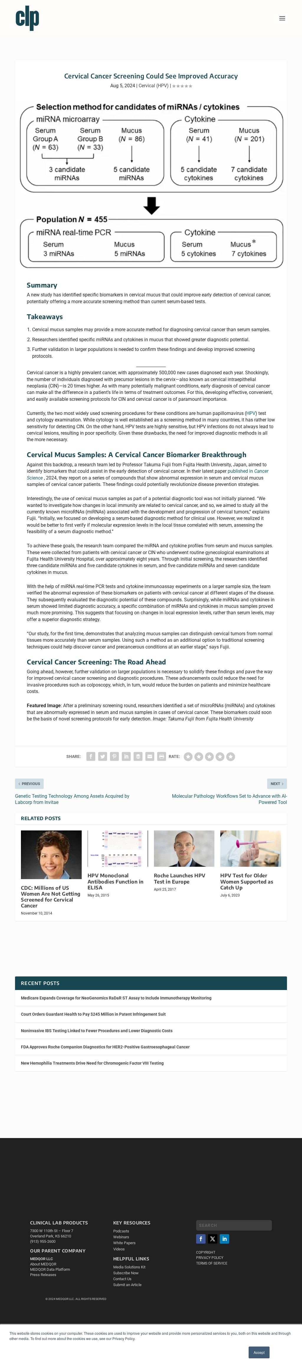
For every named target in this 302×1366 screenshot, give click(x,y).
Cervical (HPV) (154, 85)
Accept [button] (259, 1352)
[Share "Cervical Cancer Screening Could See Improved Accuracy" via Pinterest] (114, 756)
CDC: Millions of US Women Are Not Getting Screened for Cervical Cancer (51, 897)
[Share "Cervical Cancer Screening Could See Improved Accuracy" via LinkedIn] (126, 756)
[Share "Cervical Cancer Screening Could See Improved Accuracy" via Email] (150, 756)
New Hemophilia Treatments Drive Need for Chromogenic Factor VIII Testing (92, 1063)
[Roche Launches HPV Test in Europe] (184, 848)
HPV (250, 413)
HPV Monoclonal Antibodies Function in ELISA (116, 881)
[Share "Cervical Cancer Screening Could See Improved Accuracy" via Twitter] (103, 756)
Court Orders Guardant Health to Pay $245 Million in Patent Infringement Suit (93, 1014)
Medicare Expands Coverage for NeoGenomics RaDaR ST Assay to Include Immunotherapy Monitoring (116, 998)
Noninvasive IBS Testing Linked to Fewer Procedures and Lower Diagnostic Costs (97, 1030)
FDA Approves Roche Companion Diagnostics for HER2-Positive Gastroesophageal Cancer (105, 1047)
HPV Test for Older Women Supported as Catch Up (246, 881)
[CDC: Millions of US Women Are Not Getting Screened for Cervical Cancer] (51, 854)
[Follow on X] (212, 1239)
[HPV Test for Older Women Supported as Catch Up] (250, 848)
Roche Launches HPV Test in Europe (180, 878)
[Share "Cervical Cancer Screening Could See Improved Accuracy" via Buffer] (138, 756)
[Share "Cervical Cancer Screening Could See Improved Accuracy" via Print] (162, 756)
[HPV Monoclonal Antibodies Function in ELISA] (118, 848)
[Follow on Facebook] (201, 1239)
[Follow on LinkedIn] (224, 1239)
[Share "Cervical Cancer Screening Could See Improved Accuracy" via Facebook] (91, 756)
